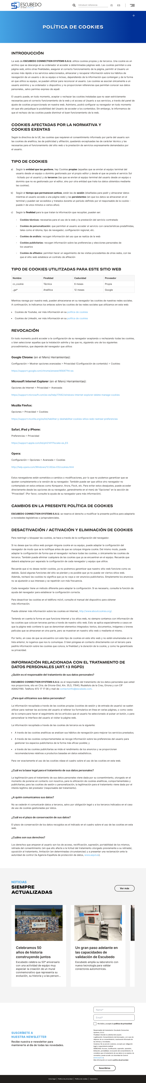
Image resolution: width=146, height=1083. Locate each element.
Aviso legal (52, 1079)
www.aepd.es (91, 855)
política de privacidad (123, 1024)
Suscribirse (104, 1068)
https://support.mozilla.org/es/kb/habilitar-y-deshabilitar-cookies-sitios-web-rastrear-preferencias (64, 418)
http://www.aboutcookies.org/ (95, 611)
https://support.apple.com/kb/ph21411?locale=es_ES (39, 443)
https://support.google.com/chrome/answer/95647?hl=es (42, 370)
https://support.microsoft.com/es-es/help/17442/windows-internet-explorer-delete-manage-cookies (65, 394)
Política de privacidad (65, 1079)
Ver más (124, 888)
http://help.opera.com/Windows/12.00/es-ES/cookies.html (42, 467)
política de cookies (77, 312)
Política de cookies (81, 1079)
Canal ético (94, 1079)
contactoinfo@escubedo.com (76, 688)
